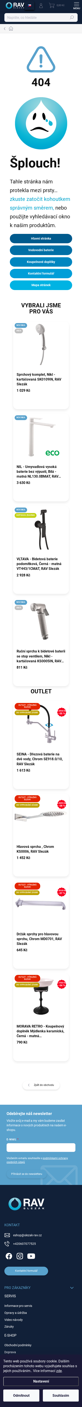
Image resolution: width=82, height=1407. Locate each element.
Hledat (72, 17)
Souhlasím (60, 1395)
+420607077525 (24, 1243)
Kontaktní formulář (41, 273)
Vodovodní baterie (41, 250)
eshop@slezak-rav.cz (27, 1235)
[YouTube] (31, 1255)
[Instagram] (19, 1255)
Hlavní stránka (41, 238)
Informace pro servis (18, 1306)
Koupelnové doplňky (41, 262)
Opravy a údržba (15, 1313)
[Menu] (76, 5)
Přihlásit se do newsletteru (26, 1174)
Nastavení (41, 1381)
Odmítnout (21, 1395)
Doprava (10, 1352)
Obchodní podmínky (17, 1345)
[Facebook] (8, 1255)
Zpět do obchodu (44, 1085)
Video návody (13, 1320)
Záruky (9, 1326)
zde (59, 1371)
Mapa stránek (41, 285)
